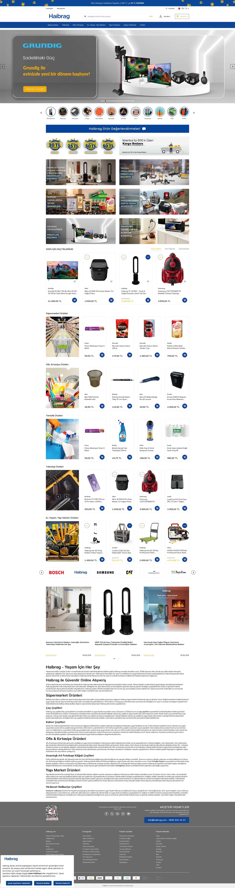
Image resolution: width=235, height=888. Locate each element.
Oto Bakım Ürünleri (126, 846)
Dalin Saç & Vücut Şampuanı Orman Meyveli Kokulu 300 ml (120, 449)
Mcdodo (159, 852)
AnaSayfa (49, 8)
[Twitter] (112, 813)
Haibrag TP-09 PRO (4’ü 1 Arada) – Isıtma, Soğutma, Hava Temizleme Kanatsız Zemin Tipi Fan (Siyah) (177, 500)
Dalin (114, 445)
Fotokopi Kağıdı (125, 838)
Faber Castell (161, 846)
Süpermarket (53, 25)
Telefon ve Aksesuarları (91, 852)
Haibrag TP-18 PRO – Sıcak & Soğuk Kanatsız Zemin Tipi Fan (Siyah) (133, 292)
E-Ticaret (110, 886)
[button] (2, 66)
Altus (86, 288)
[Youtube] (128, 813)
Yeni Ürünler (87, 836)
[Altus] (117, 66)
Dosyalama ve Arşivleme (91, 854)
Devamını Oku (51, 655)
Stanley (158, 849)
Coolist (87, 548)
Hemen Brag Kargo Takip (55, 836)
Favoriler (171, 8)
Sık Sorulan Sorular (52, 844)
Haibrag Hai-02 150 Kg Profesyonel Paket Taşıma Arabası (121, 551)
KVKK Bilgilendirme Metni (55, 854)
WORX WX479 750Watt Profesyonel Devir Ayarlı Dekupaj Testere (149, 551)
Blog (47, 846)
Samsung (161, 288)
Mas (113, 394)
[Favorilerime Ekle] (74, 281)
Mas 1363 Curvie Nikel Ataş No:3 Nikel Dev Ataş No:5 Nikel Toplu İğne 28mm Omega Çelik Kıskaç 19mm (176, 398)
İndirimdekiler (156, 249)
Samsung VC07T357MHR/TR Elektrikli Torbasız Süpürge (169, 292)
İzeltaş (158, 862)
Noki (157, 865)
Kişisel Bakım (124, 859)
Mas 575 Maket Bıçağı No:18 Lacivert (120, 398)
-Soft (104, 886)
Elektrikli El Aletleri (125, 857)
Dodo (142, 445)
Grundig (50, 288)
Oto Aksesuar (88, 857)
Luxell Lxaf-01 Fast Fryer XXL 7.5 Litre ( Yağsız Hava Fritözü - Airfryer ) (149, 500)
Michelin (159, 857)
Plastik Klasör (124, 844)
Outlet (142, 25)
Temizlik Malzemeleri (90, 859)
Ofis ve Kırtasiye (88, 846)
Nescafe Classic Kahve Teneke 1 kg (121, 347)
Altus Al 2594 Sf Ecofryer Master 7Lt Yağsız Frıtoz (99, 292)
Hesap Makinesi (125, 849)
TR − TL (184, 8)
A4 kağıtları (120, 766)
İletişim (48, 841)
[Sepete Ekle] (74, 300)
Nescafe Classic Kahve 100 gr (94, 347)
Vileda (158, 841)
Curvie (169, 394)
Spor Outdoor (114, 25)
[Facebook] (106, 813)
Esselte (158, 867)
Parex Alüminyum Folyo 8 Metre (177, 347)
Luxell (142, 496)
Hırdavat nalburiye (53, 791)
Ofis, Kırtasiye (78, 25)
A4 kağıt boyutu (158, 761)
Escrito (142, 394)
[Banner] (80, 572)
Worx (141, 548)
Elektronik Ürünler (89, 862)
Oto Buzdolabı (124, 852)
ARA (151, 16)
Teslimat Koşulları (52, 852)
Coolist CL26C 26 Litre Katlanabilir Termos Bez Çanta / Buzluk (94, 551)
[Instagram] (123, 813)
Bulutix (87, 445)
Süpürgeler (123, 862)
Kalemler (122, 854)
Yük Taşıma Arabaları (126, 836)
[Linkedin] (117, 813)
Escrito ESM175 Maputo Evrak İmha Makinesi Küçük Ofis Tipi (149, 398)
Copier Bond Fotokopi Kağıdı (166, 838)
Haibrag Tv (50, 849)
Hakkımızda (50, 838)
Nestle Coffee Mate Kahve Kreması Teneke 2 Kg (149, 347)
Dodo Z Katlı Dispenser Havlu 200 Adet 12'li (176, 449)
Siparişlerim (61, 8)
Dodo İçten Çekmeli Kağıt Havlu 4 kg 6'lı (150, 449)
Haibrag (124, 288)
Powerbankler (124, 841)
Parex (169, 343)
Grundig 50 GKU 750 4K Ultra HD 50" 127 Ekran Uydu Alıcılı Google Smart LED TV (62, 292)
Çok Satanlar (184, 249)
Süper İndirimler (130, 25)
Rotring (87, 394)
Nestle (142, 343)
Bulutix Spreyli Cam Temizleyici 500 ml (92, 449)
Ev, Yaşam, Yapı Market (96, 25)
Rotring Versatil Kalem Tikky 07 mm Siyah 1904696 (93, 398)
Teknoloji (65, 25)
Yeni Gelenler (170, 249)
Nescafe (87, 343)
